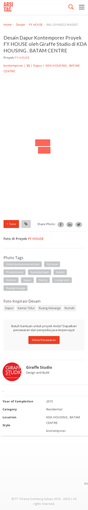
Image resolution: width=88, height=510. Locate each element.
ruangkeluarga (15, 288)
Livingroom (62, 280)
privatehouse (14, 272)
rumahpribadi (40, 272)
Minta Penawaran (44, 340)
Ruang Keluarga (50, 308)
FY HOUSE (35, 25)
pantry (43, 280)
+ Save (11, 224)
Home (8, 25)
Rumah (70, 308)
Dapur (37, 65)
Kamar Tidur (26, 308)
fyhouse (52, 264)
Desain (20, 25)
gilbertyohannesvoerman (22, 264)
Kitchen (11, 280)
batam (60, 272)
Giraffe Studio (39, 367)
